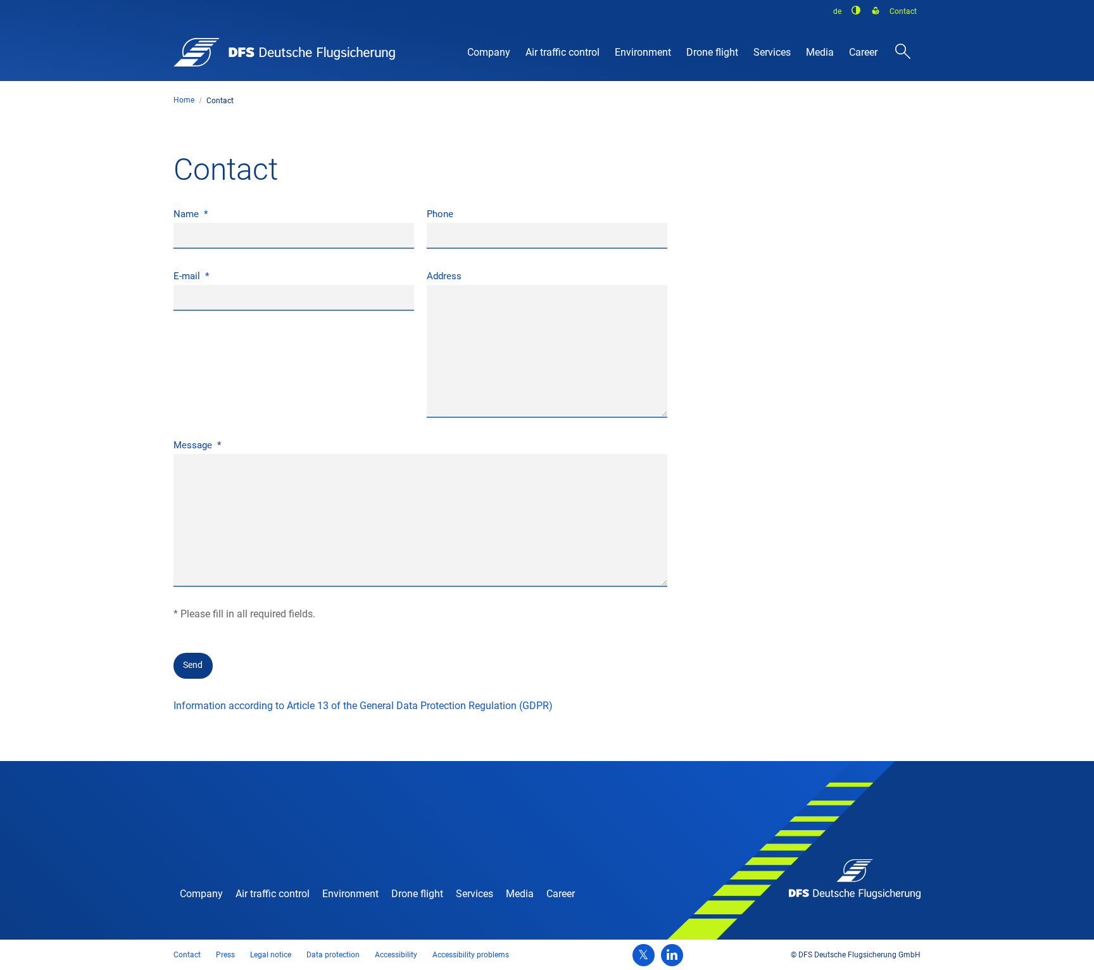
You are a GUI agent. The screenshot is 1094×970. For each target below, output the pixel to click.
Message (194, 445)
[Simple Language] (875, 11)
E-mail (188, 276)
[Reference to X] (643, 955)
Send (193, 665)
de (837, 11)
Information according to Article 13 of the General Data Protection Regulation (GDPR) (363, 706)
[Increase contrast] (857, 10)
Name (187, 214)
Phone (440, 214)
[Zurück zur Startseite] (284, 52)
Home (183, 100)
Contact (220, 100)
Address (444, 276)
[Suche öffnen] (903, 52)
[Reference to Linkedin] (672, 955)
